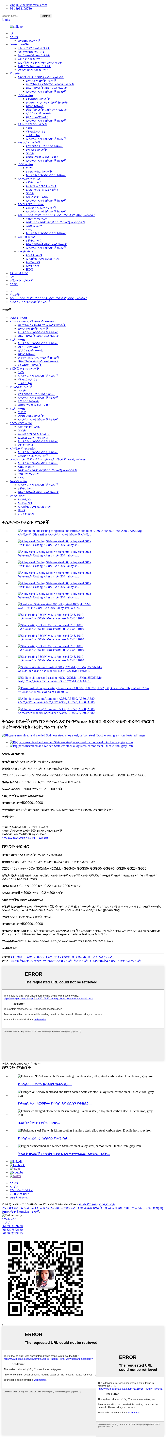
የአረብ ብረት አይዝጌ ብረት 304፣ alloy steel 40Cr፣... (49, 608)
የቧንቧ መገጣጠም (37, 117)
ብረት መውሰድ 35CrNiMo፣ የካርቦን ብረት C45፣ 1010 (51, 618)
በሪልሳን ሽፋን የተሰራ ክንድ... (39, 1122)
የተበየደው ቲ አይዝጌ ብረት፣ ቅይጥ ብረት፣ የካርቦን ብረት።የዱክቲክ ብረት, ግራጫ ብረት (62, 957)
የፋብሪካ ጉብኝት (20, 44)
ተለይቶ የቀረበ (18, 317)
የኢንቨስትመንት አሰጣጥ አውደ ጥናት (40, 62)
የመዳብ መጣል (26, 236)
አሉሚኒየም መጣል (29, 178)
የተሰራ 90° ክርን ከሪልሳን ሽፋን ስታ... (45, 1084)
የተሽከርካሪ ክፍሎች (38, 98)
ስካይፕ (6, 1222)
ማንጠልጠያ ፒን (35, 131)
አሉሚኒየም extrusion (31, 204)
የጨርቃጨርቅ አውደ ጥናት (34, 55)
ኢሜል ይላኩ (9, 1219)
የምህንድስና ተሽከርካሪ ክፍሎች (44, 146)
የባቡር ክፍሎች (35, 106)
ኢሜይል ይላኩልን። (13, 838)
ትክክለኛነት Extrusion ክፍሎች (20, 1211)
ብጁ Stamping (155, 1208)
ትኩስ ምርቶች (88, 1204)
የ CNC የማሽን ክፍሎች (32, 124)
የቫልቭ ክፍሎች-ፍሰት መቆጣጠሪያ (46, 88)
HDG (29, 269)
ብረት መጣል (25, 95)
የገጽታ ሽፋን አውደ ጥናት (33, 69)
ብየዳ (29, 229)
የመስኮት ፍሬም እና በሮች (41, 207)
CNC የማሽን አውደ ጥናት (34, 48)
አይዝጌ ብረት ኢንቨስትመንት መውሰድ (41, 77)
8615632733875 (12, 1233)
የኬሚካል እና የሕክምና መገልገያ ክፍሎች (50, 84)
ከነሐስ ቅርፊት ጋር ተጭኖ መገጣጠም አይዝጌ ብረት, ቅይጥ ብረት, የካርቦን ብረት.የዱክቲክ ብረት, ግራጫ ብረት (76, 960)
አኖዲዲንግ (32, 266)
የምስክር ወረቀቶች (29, 40)
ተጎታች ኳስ (33, 135)
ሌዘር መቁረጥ (34, 226)
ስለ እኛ (14, 37)
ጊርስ (29, 128)
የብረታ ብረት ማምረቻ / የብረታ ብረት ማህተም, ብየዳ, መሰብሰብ (56, 215)
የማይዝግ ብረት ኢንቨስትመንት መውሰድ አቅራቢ (31, 1208)
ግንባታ (30, 153)
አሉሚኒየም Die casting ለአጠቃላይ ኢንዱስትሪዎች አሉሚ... (54, 534)
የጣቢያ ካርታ (107, 1204)
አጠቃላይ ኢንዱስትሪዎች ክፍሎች (46, 91)
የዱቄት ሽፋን (34, 255)
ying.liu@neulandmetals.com (28, 5)
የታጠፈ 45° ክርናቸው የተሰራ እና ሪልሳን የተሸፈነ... (55, 1103)
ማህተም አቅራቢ (134, 1208)
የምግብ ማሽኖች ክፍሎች (41, 80)
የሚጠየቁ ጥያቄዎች (21, 280)
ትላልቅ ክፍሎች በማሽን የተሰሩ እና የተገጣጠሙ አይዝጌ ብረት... (64, 1154)
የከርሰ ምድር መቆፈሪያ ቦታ (42, 157)
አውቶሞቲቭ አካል (37, 197)
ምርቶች (15, 73)
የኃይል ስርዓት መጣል (38, 113)
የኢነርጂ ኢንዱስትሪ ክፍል (41, 186)
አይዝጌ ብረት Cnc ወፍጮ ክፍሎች (82, 1208)
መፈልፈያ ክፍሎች (29, 142)
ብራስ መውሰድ (113, 1208)
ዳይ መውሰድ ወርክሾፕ (31, 51)
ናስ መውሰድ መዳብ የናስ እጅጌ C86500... (43, 691)
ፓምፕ (30, 167)
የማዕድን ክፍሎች (36, 149)
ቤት (12, 33)
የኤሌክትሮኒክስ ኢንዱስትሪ (42, 189)
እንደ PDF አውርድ (37, 838)
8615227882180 (12, 1229)
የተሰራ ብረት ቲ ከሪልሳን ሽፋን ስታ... (44, 1138)
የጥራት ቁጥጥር (19, 273)
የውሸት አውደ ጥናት (30, 59)
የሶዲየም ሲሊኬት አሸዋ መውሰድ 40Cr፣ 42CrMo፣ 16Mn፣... (54, 670)
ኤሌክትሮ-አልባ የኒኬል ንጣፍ (43, 258)
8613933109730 (12, 1226)
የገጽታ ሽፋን (25, 251)
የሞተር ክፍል (34, 182)
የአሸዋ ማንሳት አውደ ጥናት (34, 66)
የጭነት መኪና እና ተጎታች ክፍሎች (47, 102)
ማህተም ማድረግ (36, 218)
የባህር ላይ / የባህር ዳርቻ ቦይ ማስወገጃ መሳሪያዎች (55, 222)
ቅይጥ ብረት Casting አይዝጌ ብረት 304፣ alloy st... (48, 545)
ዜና (12, 276)
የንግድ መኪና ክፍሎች (39, 171)
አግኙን (14, 284)
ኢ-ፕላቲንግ (33, 262)
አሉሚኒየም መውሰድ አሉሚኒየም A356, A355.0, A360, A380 (56, 702)
